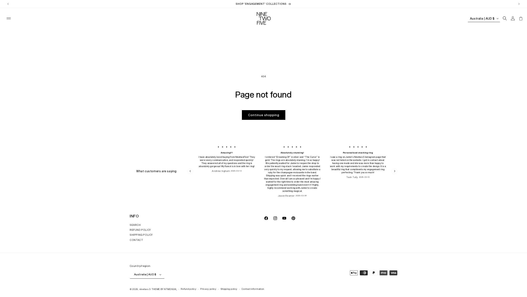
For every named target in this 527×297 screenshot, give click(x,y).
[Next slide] (394, 171)
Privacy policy (208, 289)
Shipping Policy (141, 234)
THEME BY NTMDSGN (164, 289)
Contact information (252, 289)
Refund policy (188, 289)
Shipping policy (229, 289)
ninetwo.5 (145, 289)
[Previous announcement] (8, 4)
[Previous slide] (190, 171)
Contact (136, 239)
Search (135, 224)
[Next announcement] (519, 4)
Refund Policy (140, 229)
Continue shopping (263, 115)
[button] (8, 18)
